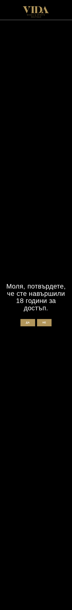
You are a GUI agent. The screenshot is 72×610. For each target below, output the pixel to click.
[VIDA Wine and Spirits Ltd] (36, 12)
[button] (27, 322)
